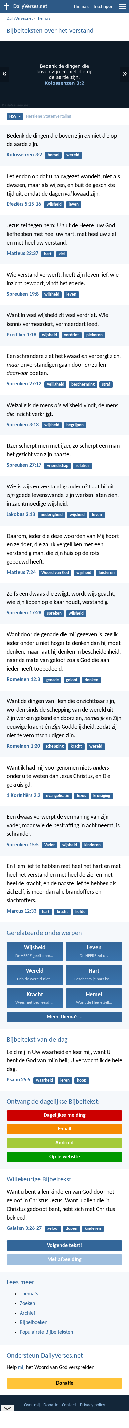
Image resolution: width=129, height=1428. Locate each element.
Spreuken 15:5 (23, 845)
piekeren (94, 335)
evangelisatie (57, 796)
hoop (81, 1080)
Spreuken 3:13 (23, 425)
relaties (82, 466)
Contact (69, 1405)
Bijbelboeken (33, 1322)
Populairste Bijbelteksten (46, 1332)
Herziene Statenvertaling (48, 116)
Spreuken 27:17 (24, 465)
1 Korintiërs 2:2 (23, 795)
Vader (49, 845)
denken (91, 680)
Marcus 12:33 (21, 911)
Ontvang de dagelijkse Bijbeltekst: (53, 1102)
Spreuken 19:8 (23, 294)
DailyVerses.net (20, 18)
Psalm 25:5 (18, 1080)
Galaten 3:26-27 (24, 1228)
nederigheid (52, 515)
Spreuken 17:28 (24, 613)
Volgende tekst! (64, 1245)
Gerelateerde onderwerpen (44, 933)
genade (52, 680)
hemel (53, 155)
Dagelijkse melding (65, 1115)
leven (74, 204)
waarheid (44, 1080)
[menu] (122, 9)
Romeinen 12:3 (23, 679)
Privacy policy (92, 1405)
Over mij (32, 1405)
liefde (80, 912)
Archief (27, 1313)
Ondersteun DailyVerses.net (45, 1356)
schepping (55, 746)
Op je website (64, 1157)
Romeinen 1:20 (23, 746)
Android (64, 1143)
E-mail (64, 1129)
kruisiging (101, 796)
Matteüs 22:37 (22, 253)
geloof (71, 680)
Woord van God (55, 573)
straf (106, 384)
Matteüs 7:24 (21, 572)
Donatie (64, 1383)
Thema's (81, 6)
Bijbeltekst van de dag (37, 1040)
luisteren (107, 573)
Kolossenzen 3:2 (24, 155)
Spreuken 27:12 (24, 384)
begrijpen (75, 425)
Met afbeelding (64, 1259)
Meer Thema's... (64, 1017)
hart (48, 254)
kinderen (92, 845)
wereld (72, 155)
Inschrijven (103, 6)
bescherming (83, 384)
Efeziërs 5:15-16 (24, 204)
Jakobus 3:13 (21, 514)
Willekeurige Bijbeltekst (39, 1179)
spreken (54, 613)
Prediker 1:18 (21, 335)
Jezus (81, 796)
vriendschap (57, 466)
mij (21, 1367)
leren (65, 1080)
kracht (76, 746)
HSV (13, 116)
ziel (62, 254)
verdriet (71, 335)
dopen (71, 1229)
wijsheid (54, 204)
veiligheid (55, 384)
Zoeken (27, 1303)
